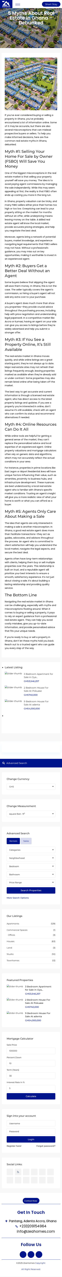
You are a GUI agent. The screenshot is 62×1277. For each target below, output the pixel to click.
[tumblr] (10, 1180)
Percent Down (14, 1057)
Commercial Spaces (17, 930)
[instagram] (8, 723)
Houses (10, 941)
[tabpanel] (31, 873)
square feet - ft (17, 813)
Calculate (31, 1096)
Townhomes (13, 960)
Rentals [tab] (13, 841)
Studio (10, 954)
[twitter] (17, 714)
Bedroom (14, 866)
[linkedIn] (50, 1172)
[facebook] (8, 714)
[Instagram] (31, 1254)
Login (31, 1139)
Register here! (14, 1146)
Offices (11, 935)
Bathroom (14, 874)
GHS (11, 786)
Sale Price (12, 1045)
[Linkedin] (39, 1254)
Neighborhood (17, 858)
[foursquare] (50, 1180)
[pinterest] (37, 714)
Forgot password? (45, 1146)
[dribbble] (34, 1172)
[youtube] (47, 714)
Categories (14, 850)
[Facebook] (23, 1254)
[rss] (18, 1172)
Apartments (13, 923)
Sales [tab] (26, 841)
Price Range (15, 882)
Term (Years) (13, 1070)
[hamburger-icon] (17, 4)
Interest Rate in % (16, 1082)
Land (9, 947)
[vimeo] (34, 1180)
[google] (27, 714)
